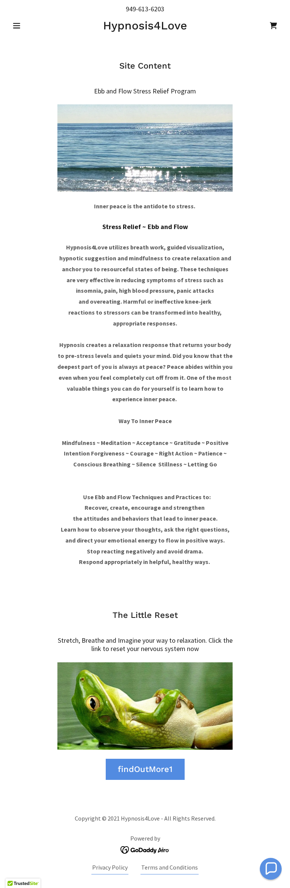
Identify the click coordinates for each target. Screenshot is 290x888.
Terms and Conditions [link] (169, 867)
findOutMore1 (145, 769)
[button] (29, 25)
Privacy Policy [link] (110, 867)
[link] (145, 27)
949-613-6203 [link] (145, 9)
